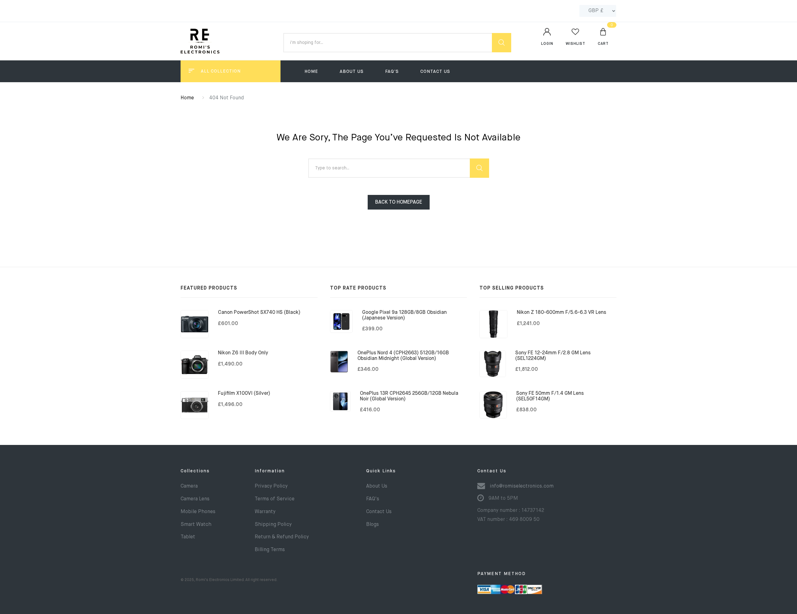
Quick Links (381, 471)
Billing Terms (270, 549)
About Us (352, 71)
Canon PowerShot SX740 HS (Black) (259, 312)
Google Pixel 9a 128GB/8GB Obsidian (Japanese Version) (404, 315)
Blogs (372, 524)
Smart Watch (196, 524)
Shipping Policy (273, 524)
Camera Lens (195, 499)
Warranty (265, 511)
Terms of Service (275, 499)
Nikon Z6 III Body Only (243, 353)
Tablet (188, 537)
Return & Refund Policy (282, 537)
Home (311, 71)
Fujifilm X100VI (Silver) (244, 393)
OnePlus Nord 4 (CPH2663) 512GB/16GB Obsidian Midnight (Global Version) (403, 356)
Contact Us (435, 71)
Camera (189, 486)
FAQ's (392, 71)
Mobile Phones (198, 511)
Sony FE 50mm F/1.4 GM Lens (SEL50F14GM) (550, 396)
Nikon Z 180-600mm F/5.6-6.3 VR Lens (561, 312)
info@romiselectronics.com (522, 486)
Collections (195, 471)
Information (270, 471)
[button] (603, 36)
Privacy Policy (271, 486)
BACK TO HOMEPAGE (398, 202)
